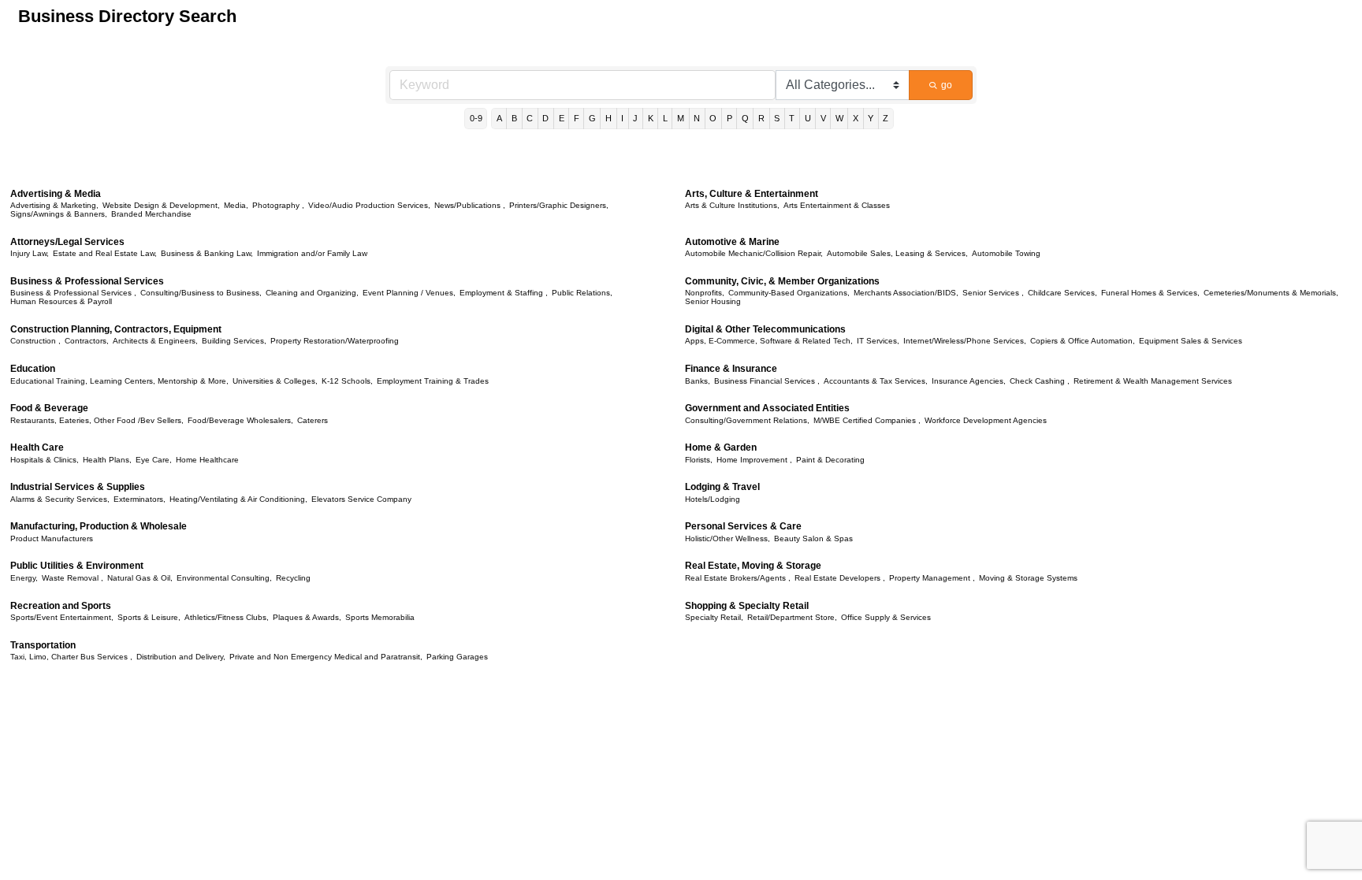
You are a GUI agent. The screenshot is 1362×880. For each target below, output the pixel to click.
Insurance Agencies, (969, 381)
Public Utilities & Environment (76, 565)
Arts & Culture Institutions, (732, 205)
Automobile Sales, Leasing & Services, (897, 253)
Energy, (24, 578)
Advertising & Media (55, 193)
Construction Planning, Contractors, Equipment (115, 329)
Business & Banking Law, (207, 253)
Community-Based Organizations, (789, 292)
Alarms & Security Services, (60, 499)
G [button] (592, 118)
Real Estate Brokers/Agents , (738, 578)
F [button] (576, 118)
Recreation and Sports (60, 605)
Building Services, (234, 340)
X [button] (855, 118)
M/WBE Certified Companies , (867, 420)
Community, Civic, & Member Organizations (782, 281)
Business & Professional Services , (73, 292)
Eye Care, (154, 459)
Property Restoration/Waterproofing (334, 340)
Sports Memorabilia (380, 617)
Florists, (699, 459)
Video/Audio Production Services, (369, 205)
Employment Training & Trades (433, 381)
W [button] (839, 118)
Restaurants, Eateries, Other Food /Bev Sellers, (97, 420)
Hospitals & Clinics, (44, 459)
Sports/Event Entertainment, (62, 617)
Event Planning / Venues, (409, 292)
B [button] (514, 118)
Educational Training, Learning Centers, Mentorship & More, (119, 381)
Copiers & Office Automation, (1082, 340)
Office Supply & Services (886, 617)
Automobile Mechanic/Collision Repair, (754, 253)
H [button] (608, 118)
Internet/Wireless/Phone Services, (964, 340)
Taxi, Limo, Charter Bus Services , (71, 656)
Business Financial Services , (767, 381)
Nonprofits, (704, 292)
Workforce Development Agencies (986, 420)
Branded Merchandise (151, 214)
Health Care (37, 447)
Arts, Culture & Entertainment (751, 193)
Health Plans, (107, 459)
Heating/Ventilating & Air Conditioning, (238, 499)
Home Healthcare (207, 459)
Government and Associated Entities (767, 408)
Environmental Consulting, (224, 578)
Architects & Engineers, (155, 340)
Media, (236, 205)
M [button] (680, 118)
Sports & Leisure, (148, 617)
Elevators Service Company (361, 499)
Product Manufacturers (51, 538)
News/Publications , (469, 205)
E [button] (561, 118)
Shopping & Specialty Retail (747, 605)
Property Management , (932, 578)
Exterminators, (140, 499)
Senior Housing (713, 301)
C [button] (530, 118)
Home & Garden (721, 447)
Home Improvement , (754, 459)
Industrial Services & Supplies (77, 486)
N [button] (697, 118)
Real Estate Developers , (839, 578)
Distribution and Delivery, (180, 656)
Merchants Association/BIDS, (906, 292)
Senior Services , (993, 292)
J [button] (635, 118)
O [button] (712, 118)
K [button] (650, 118)
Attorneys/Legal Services (67, 241)
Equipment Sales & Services (1190, 340)
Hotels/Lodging (712, 499)
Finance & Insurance (731, 368)
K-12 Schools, (347, 381)
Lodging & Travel (722, 486)
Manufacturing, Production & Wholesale (98, 526)
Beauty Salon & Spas (813, 538)
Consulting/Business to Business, (201, 292)
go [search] (946, 85)
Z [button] (885, 118)
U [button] (808, 118)
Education (32, 368)
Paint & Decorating (830, 459)
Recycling (293, 578)
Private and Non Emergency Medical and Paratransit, (325, 656)
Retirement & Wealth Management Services (1153, 381)
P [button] (729, 118)
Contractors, (87, 340)
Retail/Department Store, (792, 617)
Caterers (312, 420)
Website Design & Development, (161, 205)
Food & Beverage (49, 408)
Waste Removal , (72, 578)
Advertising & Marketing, (54, 205)
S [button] (777, 118)
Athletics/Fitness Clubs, (226, 617)
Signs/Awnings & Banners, (58, 214)
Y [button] (870, 118)
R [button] (761, 118)
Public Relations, (582, 292)
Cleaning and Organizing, (312, 292)
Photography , (278, 205)
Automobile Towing (1006, 253)
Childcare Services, (1062, 292)
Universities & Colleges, (275, 381)
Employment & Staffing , (504, 292)
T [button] (791, 118)
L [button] (665, 118)
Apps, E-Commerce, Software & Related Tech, (769, 340)
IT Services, (878, 340)
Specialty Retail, (714, 617)
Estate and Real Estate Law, (105, 253)
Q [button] (745, 118)
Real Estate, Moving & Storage (753, 565)
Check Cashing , (1040, 381)
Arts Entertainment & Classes (836, 205)
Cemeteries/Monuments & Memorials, (1271, 292)
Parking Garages (457, 656)
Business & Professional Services (87, 281)
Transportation (43, 645)
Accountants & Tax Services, (876, 381)
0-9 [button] (476, 118)
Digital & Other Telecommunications (765, 329)
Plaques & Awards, (307, 617)
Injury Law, (29, 253)
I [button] (622, 118)
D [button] (545, 118)
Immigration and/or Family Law (312, 253)
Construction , (35, 340)
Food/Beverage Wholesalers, (240, 420)
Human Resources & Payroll (61, 301)
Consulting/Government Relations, (747, 420)
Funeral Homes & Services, (1150, 292)
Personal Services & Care (743, 526)
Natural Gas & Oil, (140, 578)
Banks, (697, 381)
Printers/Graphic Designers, (558, 205)
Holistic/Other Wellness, (727, 538)
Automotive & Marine (732, 241)
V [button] (823, 118)
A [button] (499, 118)
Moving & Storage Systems (1028, 578)
